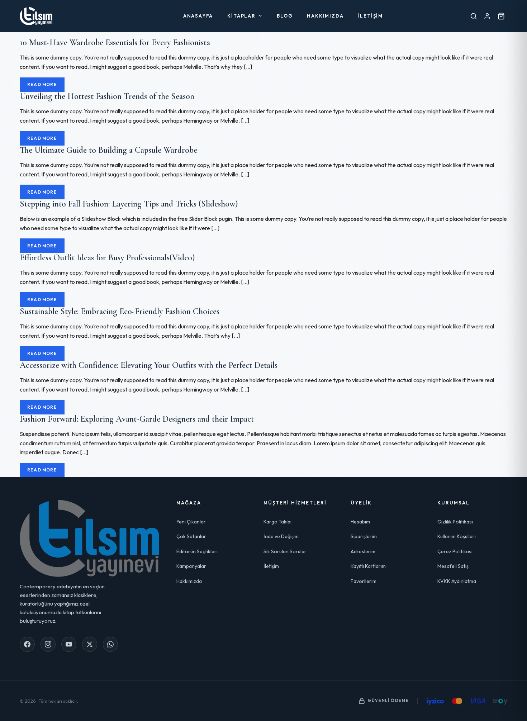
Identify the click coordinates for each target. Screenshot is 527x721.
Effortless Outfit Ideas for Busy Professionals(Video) (107, 257)
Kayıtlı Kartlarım (368, 566)
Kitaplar (241, 16)
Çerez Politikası (455, 551)
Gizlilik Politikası (455, 521)
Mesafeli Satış (453, 566)
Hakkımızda (325, 16)
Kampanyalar (191, 566)
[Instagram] (48, 644)
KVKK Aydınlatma (456, 581)
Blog (285, 16)
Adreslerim (363, 551)
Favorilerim (363, 581)
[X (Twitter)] (89, 644)
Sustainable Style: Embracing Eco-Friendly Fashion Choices (119, 311)
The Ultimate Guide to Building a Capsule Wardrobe (108, 150)
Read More (42, 84)
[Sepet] (501, 16)
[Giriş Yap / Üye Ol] (487, 16)
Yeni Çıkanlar (191, 521)
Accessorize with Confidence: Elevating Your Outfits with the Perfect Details (148, 365)
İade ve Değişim (281, 536)
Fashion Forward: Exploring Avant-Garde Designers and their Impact (137, 419)
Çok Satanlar (191, 536)
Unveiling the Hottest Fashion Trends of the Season (107, 96)
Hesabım (360, 521)
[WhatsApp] (110, 644)
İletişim (370, 16)
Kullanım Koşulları (456, 536)
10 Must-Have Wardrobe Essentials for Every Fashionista (115, 42)
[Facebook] (27, 644)
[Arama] (473, 16)
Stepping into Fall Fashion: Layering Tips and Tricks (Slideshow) (129, 204)
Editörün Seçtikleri (197, 551)
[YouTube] (68, 644)
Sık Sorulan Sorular (285, 551)
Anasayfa (198, 16)
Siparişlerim (364, 536)
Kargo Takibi (277, 521)
